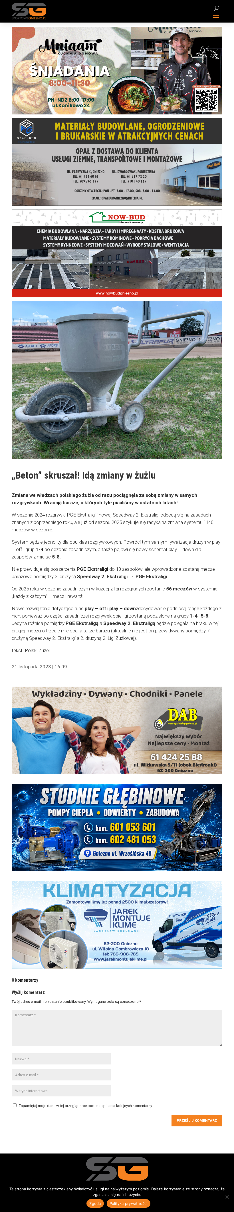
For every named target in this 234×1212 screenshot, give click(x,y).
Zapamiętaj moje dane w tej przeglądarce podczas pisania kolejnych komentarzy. (86, 1106)
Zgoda (95, 1203)
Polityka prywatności (129, 1203)
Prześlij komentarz (197, 1120)
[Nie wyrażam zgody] (227, 1197)
